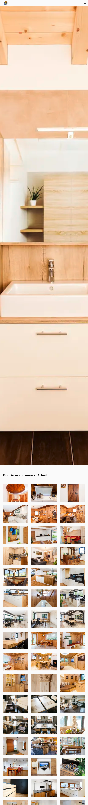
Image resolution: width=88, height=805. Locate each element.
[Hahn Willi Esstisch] (15, 585)
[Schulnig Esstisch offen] (72, 754)
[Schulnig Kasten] (15, 796)
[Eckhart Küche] (44, 501)
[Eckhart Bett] (15, 501)
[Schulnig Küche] (72, 796)
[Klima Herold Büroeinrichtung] (15, 628)
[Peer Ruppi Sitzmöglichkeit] (72, 691)
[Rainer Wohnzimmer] (15, 733)
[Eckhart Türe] (72, 501)
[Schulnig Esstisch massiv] (44, 754)
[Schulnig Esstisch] (15, 775)
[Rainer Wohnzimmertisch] (44, 733)
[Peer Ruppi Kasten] (15, 691)
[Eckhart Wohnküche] (15, 522)
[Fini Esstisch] (72, 543)
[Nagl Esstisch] (44, 649)
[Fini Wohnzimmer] (44, 564)
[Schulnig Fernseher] (44, 775)
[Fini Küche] (15, 564)
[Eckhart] (72, 522)
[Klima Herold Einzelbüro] (44, 628)
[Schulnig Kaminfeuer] (72, 775)
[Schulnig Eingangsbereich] (15, 754)
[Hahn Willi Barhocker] (72, 564)
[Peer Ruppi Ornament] (44, 691)
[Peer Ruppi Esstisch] (44, 670)
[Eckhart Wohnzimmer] (44, 522)
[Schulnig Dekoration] (72, 733)
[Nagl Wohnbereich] (15, 670)
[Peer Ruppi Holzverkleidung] (72, 670)
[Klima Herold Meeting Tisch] (72, 628)
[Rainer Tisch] (44, 712)
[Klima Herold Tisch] (15, 649)
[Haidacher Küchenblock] (15, 606)
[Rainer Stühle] (15, 712)
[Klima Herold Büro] (72, 606)
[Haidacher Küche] (72, 585)
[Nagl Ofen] (72, 649)
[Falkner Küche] (44, 543)
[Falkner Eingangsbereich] (15, 543)
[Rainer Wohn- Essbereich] (72, 712)
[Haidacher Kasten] (44, 585)
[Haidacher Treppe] (44, 606)
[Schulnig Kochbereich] (44, 796)
